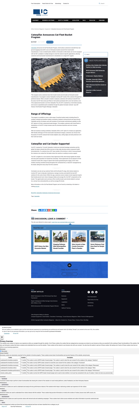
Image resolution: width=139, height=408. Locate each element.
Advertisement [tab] (4, 394)
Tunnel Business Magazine (70, 316)
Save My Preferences (16, 406)
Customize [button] (6, 333)
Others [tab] (1, 400)
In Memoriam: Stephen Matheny (94, 76)
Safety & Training (63, 20)
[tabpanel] (69, 364)
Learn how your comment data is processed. (63, 222)
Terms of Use (79, 320)
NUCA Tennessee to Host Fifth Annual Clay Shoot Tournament (44, 297)
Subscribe (102, 20)
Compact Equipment (36, 316)
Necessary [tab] (2, 349)
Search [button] (99, 3)
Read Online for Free (47, 3)
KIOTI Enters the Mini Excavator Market (41, 247)
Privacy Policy (71, 320)
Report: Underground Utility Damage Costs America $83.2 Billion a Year (44, 302)
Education (92, 20)
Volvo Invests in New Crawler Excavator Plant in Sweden (78, 246)
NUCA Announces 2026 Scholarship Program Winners (45, 306)
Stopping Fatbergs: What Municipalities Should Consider (59, 246)
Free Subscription (35, 3)
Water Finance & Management (85, 316)
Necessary (4, 351)
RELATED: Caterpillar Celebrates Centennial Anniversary (45, 193)
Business (64, 296)
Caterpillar (34, 48)
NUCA (84, 20)
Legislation (75, 20)
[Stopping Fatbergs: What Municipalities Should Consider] (60, 236)
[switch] (0, 378)
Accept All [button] (15, 333)
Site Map (86, 320)
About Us (58, 320)
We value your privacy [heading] (6, 327)
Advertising (58, 3)
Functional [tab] (2, 377)
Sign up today (69, 274)
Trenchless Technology (56, 316)
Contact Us (66, 3)
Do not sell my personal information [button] (51, 331)
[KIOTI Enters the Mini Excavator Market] (42, 236)
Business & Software (48, 20)
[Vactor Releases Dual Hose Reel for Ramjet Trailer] (97, 236)
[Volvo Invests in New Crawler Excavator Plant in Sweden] (79, 236)
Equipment (36, 20)
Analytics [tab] (2, 389)
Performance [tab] (3, 383)
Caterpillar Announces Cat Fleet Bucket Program (51, 36)
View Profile (50, 42)
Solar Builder (45, 316)
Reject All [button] (4, 406)
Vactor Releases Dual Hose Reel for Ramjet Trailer (97, 246)
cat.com (37, 186)
